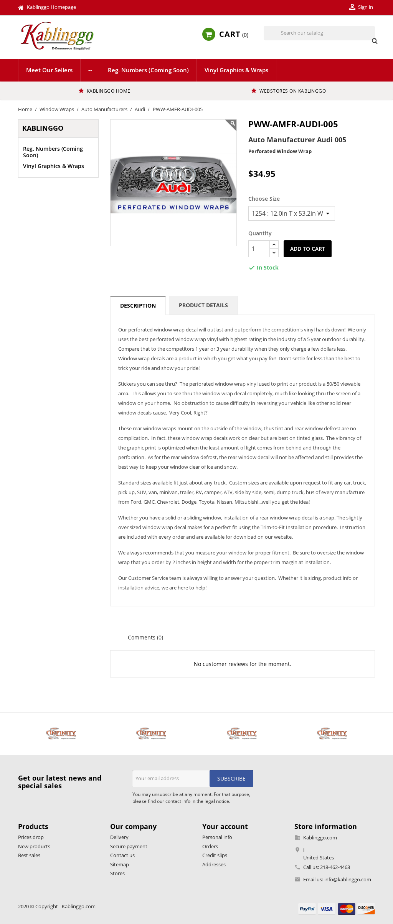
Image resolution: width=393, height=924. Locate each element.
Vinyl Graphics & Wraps (236, 70)
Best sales (29, 855)
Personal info (217, 837)
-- (90, 70)
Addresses (214, 864)
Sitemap (119, 864)
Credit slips (214, 855)
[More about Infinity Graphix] (61, 733)
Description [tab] (138, 305)
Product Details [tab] (203, 305)
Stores (117, 873)
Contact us (122, 855)
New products (34, 846)
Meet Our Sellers (49, 70)
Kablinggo (42, 128)
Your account (225, 826)
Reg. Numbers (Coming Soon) (148, 70)
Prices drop (31, 837)
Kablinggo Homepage (51, 6)
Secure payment (128, 846)
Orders (210, 846)
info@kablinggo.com (347, 879)
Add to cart (307, 248)
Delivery (119, 837)
